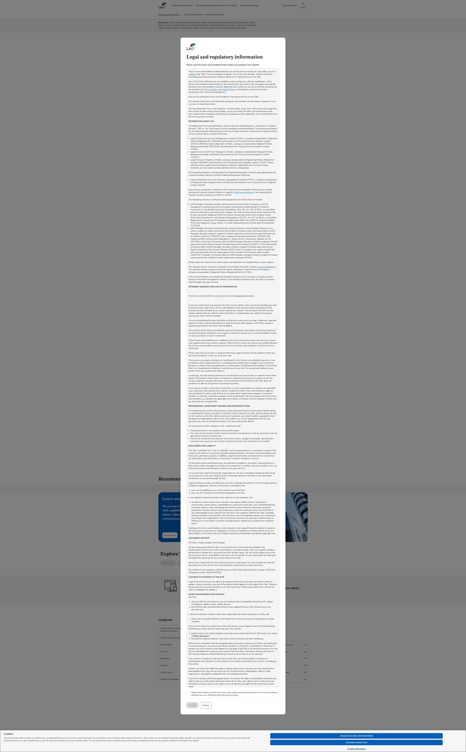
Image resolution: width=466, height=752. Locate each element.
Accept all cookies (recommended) (356, 736)
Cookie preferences (356, 749)
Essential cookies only (356, 742)
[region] (233, 377)
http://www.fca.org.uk (243, 192)
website (192, 74)
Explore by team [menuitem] (290, 5)
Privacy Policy (211, 89)
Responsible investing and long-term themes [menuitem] (216, 5)
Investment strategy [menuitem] (249, 5)
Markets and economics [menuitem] (182, 5)
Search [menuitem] (303, 7)
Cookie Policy (228, 89)
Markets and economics (168, 14)
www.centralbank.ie (267, 267)
